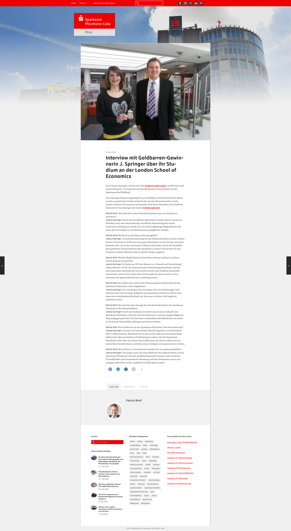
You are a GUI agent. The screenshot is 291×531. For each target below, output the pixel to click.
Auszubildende (135, 445)
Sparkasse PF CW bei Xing (177, 478)
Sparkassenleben (136, 488)
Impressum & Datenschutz (104, 3)
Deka (144, 453)
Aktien (132, 441)
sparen (132, 484)
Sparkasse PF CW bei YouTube (179, 483)
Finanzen (156, 457)
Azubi (145, 445)
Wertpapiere (145, 503)
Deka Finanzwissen (136, 457)
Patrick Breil (134, 400)
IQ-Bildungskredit (151, 208)
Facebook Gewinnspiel (155, 186)
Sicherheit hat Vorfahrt (138, 480)
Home (73, 3)
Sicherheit (143, 476)
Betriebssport (154, 449)
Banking (144, 449)
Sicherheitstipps (154, 480)
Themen (82, 3)
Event (148, 457)
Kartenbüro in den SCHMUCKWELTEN (182, 442)
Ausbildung (149, 441)
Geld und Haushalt (136, 464)
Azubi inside (134, 449)
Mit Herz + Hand (173, 447)
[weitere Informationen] (141, 369)
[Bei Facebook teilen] (110, 369)
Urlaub (154, 495)
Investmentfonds (136, 468)
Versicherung (147, 499)
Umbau (146, 495)
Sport (152, 492)
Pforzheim (147, 472)
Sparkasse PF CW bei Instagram (180, 463)
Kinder (146, 468)
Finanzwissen (134, 461)
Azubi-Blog (153, 445)
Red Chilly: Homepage (176, 453)
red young (133, 476)
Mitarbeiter (156, 468)
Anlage (140, 441)
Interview (156, 464)
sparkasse (141, 484)
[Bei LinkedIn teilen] (118, 369)
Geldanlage (153, 461)
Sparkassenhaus (152, 484)
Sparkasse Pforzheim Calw (139, 492)
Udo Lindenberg (135, 495)
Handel (148, 464)
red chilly (156, 472)
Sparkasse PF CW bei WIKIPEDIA (180, 473)
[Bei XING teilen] (126, 369)
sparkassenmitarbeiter (152, 488)
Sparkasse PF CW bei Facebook (179, 458)
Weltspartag (134, 503)
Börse (132, 453)
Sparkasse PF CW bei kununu (179, 468)
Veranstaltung (135, 499)
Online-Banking (135, 472)
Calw (138, 453)
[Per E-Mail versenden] (133, 369)
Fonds (144, 461)
